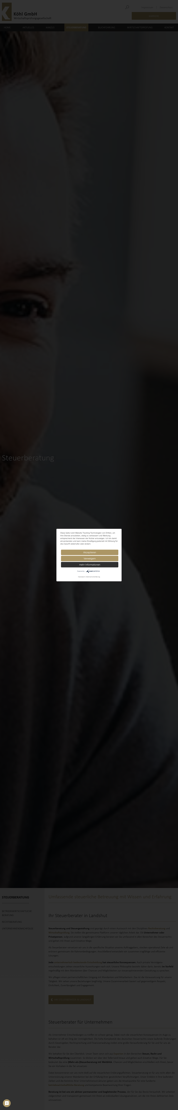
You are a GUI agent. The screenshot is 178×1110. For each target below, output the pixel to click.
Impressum (81, 576)
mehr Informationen (89, 564)
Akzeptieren (89, 552)
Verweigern (90, 558)
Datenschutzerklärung (93, 576)
